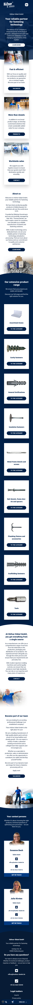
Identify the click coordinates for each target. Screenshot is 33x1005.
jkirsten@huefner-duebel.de (16, 910)
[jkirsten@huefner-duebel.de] (16, 907)
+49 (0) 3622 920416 (16, 870)
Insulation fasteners (16, 427)
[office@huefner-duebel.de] (16, 859)
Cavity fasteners (16, 358)
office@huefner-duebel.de (16, 862)
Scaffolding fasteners (16, 574)
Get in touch (16, 875)
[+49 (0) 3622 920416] (16, 866)
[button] (26, 4)
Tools (16, 608)
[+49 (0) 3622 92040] (16, 981)
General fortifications (16, 392)
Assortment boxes (16, 323)
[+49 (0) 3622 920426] (16, 914)
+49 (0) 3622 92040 (16, 985)
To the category (17, 329)
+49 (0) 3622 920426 (16, 918)
